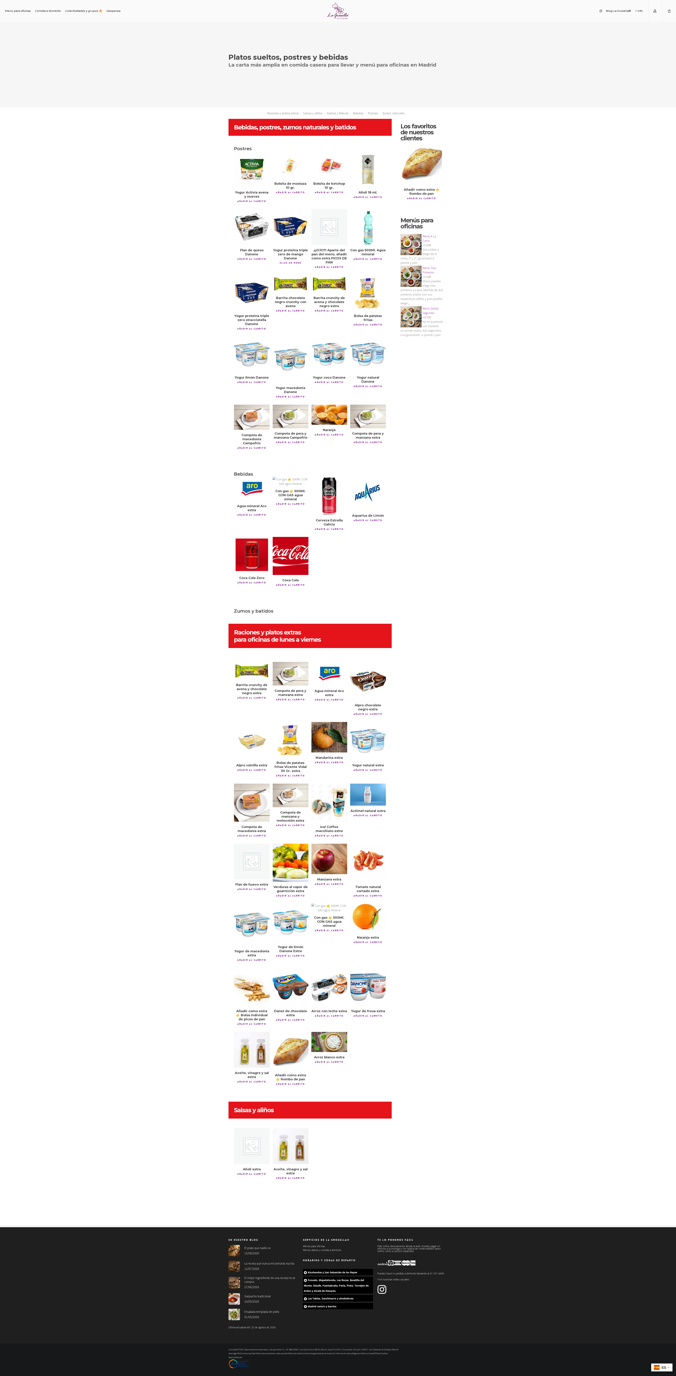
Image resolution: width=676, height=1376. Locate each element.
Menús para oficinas (314, 1246)
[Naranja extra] (368, 918)
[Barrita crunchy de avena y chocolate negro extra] (329, 284)
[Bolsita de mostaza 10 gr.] (290, 165)
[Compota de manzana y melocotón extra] (290, 795)
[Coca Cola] (290, 556)
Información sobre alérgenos (347, 1353)
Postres (373, 113)
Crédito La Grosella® (368, 1353)
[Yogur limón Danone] (252, 354)
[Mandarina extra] (329, 737)
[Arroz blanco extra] (329, 1042)
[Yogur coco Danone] (329, 354)
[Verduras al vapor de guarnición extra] (290, 863)
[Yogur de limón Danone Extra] (290, 923)
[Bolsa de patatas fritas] (368, 293)
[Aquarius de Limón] (368, 493)
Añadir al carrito (251, 201)
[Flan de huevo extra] (252, 861)
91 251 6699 (437, 1273)
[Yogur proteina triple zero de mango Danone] (290, 227)
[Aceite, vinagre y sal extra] (252, 1050)
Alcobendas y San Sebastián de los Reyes (332, 1272)
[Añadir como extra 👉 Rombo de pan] (290, 1051)
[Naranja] (329, 415)
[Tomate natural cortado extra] (368, 863)
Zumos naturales (393, 113)
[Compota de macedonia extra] (252, 803)
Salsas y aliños (312, 113)
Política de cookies (295, 1353)
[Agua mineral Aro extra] (252, 489)
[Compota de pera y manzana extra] (368, 416)
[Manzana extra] (329, 859)
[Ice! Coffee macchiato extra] (329, 803)
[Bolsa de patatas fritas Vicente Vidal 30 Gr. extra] (290, 740)
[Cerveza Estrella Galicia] (329, 496)
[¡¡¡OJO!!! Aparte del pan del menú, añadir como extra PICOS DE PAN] (329, 227)
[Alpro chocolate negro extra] (368, 681)
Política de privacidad (246, 1353)
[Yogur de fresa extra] (368, 987)
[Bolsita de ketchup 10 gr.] (329, 165)
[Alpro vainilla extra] (252, 741)
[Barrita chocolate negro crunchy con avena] (290, 284)
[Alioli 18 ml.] (368, 169)
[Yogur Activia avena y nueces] (252, 169)
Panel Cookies (382, 1353)
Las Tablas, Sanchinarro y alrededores (330, 1298)
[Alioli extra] (252, 1146)
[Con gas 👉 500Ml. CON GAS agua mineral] (290, 481)
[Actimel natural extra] (368, 795)
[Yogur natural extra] (368, 741)
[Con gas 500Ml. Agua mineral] (368, 227)
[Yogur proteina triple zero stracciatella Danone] (252, 293)
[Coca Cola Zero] (252, 555)
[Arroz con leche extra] (329, 987)
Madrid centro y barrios (322, 1306)
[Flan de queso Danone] (252, 227)
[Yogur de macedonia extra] (252, 925)
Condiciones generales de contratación (319, 1353)
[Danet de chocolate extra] (290, 987)
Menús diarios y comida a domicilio (322, 1250)
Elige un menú (290, 263)
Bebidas (358, 113)
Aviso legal (233, 1353)
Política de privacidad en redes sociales (271, 1353)
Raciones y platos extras (283, 113)
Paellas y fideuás (338, 113)
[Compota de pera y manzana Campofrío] (290, 416)
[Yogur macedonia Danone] (290, 360)
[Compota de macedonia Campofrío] (252, 417)
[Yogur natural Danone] (368, 354)
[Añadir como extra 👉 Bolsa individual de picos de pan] (252, 987)
